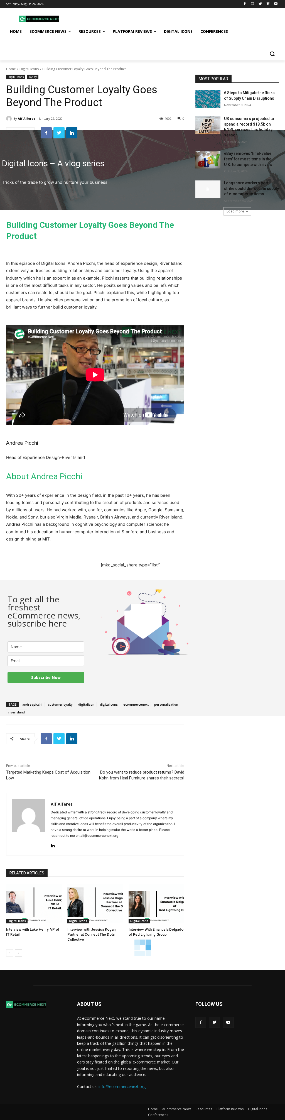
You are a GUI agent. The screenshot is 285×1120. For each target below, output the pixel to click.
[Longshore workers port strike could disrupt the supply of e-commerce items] (207, 189)
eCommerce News (176, 1109)
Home (11, 69)
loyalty (32, 77)
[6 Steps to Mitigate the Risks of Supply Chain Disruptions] (207, 99)
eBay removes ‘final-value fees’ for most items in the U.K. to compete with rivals (248, 159)
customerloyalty (60, 704)
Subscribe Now (46, 677)
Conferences (158, 1114)
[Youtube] (275, 4)
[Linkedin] (71, 132)
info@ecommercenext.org (122, 1086)
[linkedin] (53, 844)
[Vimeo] (268, 4)
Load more (235, 211)
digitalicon (86, 704)
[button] (272, 53)
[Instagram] (252, 4)
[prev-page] (9, 953)
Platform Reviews (230, 1109)
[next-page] (18, 953)
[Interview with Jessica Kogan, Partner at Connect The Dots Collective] (95, 903)
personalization (166, 704)
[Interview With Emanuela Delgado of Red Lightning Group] (156, 903)
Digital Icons (29, 69)
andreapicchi (32, 704)
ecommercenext (136, 704)
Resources (204, 1109)
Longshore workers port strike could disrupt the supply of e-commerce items (251, 188)
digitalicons (109, 704)
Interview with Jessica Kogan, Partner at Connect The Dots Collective (91, 934)
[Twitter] (260, 4)
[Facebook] (245, 4)
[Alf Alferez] (9, 118)
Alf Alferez (26, 118)
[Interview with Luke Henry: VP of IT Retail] (34, 903)
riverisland (16, 712)
